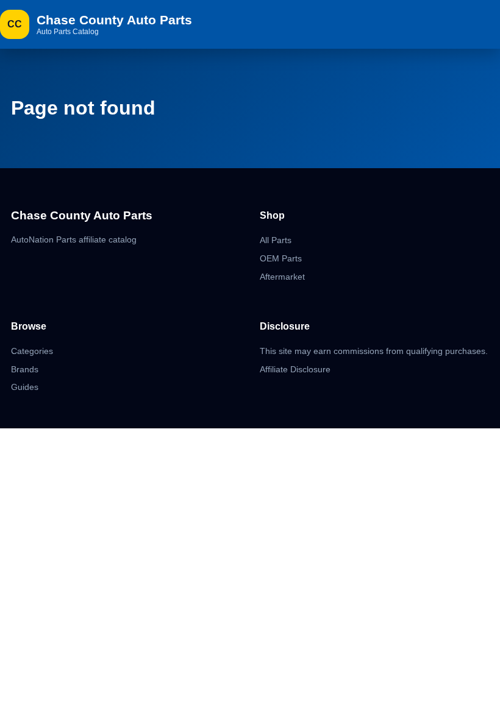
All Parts (275, 240)
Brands (24, 369)
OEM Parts (281, 258)
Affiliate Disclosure (295, 369)
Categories (32, 351)
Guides (24, 387)
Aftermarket (282, 277)
